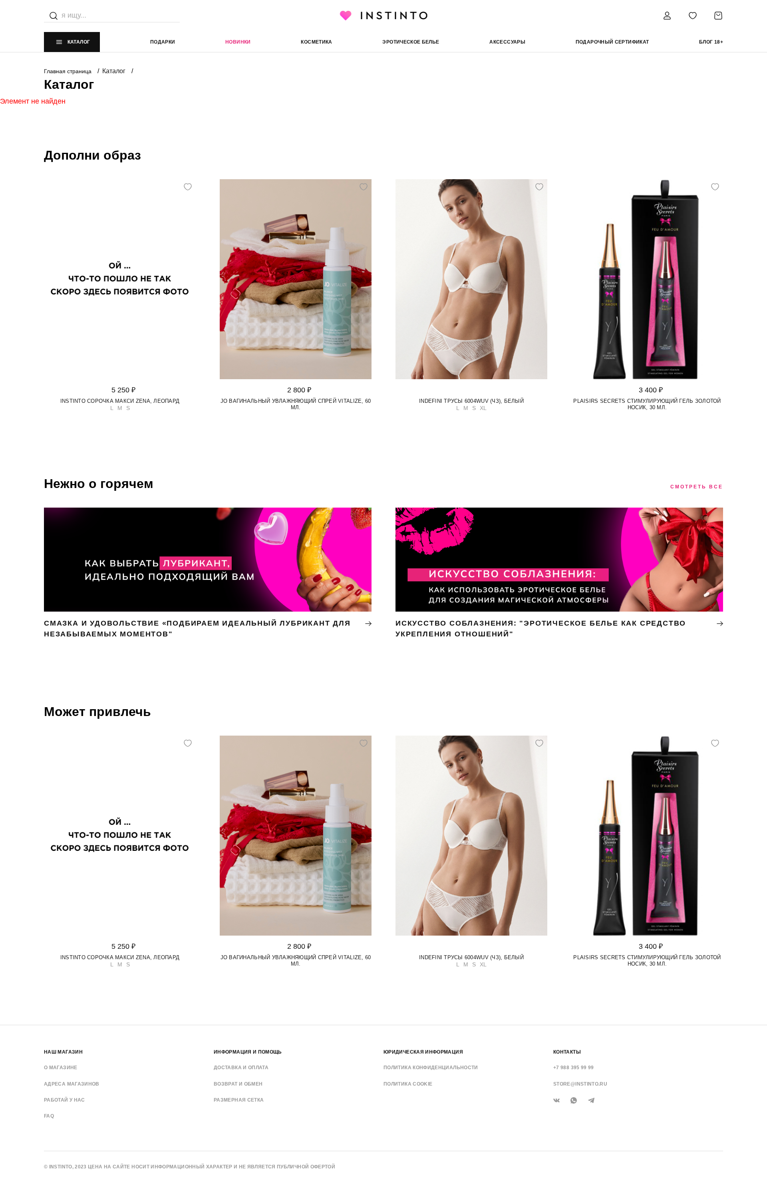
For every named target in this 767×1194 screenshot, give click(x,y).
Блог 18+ (711, 42)
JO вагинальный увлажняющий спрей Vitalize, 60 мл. (296, 404)
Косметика (316, 42)
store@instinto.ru (580, 1084)
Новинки (238, 42)
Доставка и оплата (241, 1067)
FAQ (49, 1116)
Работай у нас (64, 1100)
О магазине (60, 1067)
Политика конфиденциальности (431, 1067)
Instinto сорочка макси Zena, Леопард (119, 401)
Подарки (162, 42)
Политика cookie (408, 1084)
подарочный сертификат (612, 42)
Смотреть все (696, 487)
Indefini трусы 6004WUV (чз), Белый (471, 401)
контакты (567, 1052)
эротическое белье (410, 42)
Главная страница (68, 71)
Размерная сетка (239, 1100)
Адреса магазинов (71, 1084)
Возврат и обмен (238, 1084)
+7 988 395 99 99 (573, 1067)
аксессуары (507, 42)
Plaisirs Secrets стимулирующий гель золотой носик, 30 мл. (647, 404)
